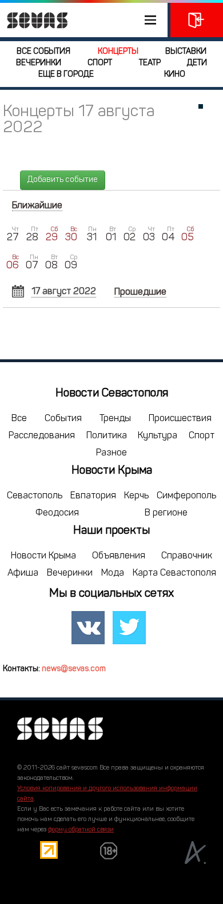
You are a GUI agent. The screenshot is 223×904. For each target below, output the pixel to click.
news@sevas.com (74, 669)
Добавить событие (62, 180)
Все (19, 418)
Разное (111, 453)
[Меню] (84, 20)
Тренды (115, 418)
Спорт (99, 63)
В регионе (166, 513)
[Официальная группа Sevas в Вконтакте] (88, 628)
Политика (106, 436)
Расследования (42, 436)
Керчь (136, 496)
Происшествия (180, 418)
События (63, 418)
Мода (112, 573)
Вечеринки (38, 63)
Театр (150, 63)
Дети (197, 63)
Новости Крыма (43, 556)
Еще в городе (66, 74)
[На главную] (34, 20)
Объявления (118, 556)
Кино (174, 74)
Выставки (185, 51)
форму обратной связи (81, 830)
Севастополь (34, 496)
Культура (157, 436)
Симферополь (186, 496)
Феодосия (57, 513)
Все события (43, 51)
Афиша (22, 573)
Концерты (118, 51)
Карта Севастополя (174, 573)
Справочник (186, 556)
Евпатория (93, 496)
